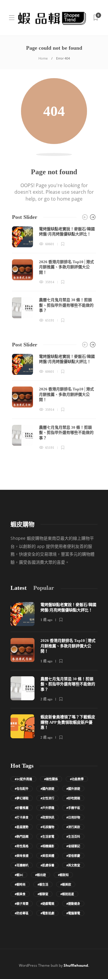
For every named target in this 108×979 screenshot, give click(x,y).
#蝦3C (19, 875)
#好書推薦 (21, 808)
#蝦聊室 (43, 894)
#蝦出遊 (40, 875)
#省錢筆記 (73, 846)
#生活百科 (73, 836)
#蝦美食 (20, 894)
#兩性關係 (51, 779)
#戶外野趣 (47, 808)
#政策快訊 (47, 817)
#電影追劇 (47, 913)
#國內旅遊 (47, 788)
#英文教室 (73, 865)
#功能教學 (77, 779)
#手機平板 (73, 808)
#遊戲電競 (47, 903)
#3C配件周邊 (23, 779)
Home (43, 58)
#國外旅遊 (73, 788)
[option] (54, 274)
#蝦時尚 (20, 884)
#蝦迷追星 (67, 894)
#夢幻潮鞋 (21, 798)
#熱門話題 (21, 836)
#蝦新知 (63, 875)
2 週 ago (46, 699)
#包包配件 (21, 788)
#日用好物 (73, 817)
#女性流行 (47, 798)
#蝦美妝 (65, 884)
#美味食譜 (21, 856)
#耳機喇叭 (21, 865)
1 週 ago (46, 620)
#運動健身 (73, 903)
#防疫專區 (21, 913)
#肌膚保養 (47, 865)
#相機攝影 (47, 846)
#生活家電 (47, 836)
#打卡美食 (21, 817)
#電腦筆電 (73, 913)
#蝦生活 (43, 884)
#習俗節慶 (73, 856)
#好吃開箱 (73, 798)
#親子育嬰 (21, 903)
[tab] (18, 587)
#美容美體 (47, 856)
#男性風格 (21, 846)
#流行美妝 (73, 827)
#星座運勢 (21, 827)
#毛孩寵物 (47, 827)
